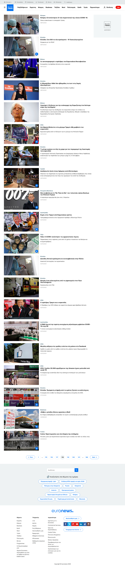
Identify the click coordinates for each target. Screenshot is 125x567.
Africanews (35, 538)
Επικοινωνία (51, 537)
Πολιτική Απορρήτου (54, 534)
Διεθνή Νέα (44, 212)
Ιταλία (42, 431)
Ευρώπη (33, 7)
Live (118, 7)
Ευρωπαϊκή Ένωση (46, 499)
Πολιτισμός (71, 7)
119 (68, 457)
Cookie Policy (52, 532)
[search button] (65, 2)
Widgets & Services (38, 536)
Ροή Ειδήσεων (22, 7)
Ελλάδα (42, 37)
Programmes (20, 543)
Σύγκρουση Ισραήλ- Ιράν (48, 481)
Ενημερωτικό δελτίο (72, 529)
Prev (31, 457)
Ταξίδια (57, 7)
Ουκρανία (78, 486)
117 (57, 457)
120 (73, 457)
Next (63, 7)
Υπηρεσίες (35, 517)
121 (79, 457)
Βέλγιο (42, 59)
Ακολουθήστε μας (37, 531)
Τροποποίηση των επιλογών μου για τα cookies (54, 551)
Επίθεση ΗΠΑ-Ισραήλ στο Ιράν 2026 (72, 481)
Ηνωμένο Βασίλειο (46, 190)
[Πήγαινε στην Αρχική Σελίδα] (10, 7)
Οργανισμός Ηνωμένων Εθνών (57, 494)
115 (46, 457)
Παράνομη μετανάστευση (66, 499)
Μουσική (82, 499)
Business (49, 7)
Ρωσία (67, 486)
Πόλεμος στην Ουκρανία (52, 486)
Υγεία (85, 7)
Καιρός (34, 525)
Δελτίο (34, 523)
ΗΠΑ (41, 125)
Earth (79, 7)
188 (87, 457)
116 (52, 457)
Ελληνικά (8, 2)
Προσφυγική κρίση (68, 490)
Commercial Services (54, 525)
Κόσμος (40, 7)
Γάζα (41, 234)
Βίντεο (19, 541)
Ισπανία (53, 490)
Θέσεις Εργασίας (53, 540)
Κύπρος (42, 15)
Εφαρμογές (35, 533)
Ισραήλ (42, 169)
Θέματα (19, 517)
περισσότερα (52, 517)
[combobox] (74, 2)
